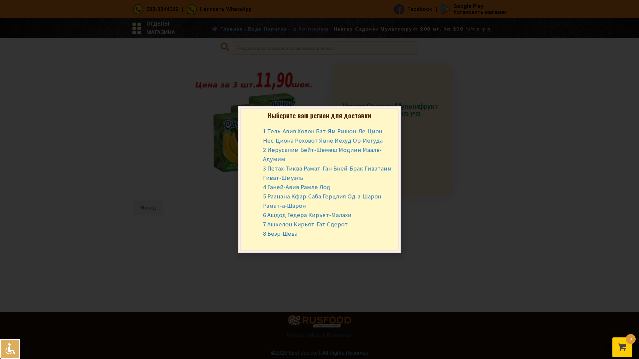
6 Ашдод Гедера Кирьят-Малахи (307, 215)
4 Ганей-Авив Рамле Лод (296, 187)
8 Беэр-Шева (280, 233)
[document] (319, 179)
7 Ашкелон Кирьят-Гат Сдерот (305, 224)
